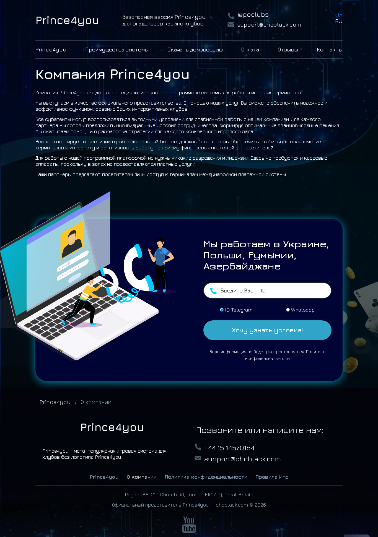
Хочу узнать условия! (267, 330)
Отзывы (288, 49)
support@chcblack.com (269, 24)
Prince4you (50, 49)
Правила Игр (272, 477)
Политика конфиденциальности (206, 477)
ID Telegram (238, 310)
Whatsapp (303, 310)
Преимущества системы (117, 49)
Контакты (330, 49)
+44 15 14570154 (229, 447)
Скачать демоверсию (195, 49)
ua (339, 15)
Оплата (250, 49)
